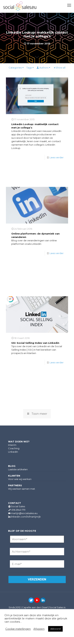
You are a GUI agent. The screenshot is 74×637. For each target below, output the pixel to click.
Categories (15, 67)
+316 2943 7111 (17, 509)
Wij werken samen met (21, 488)
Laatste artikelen (18, 469)
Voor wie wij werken (19, 479)
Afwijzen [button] (39, 629)
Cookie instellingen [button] (18, 629)
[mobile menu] (69, 5)
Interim (12, 444)
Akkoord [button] (55, 628)
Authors (43, 67)
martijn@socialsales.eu (24, 513)
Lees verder (57, 157)
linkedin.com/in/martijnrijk (26, 516)
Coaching (13, 448)
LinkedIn (13, 451)
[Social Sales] (20, 6)
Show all (60, 67)
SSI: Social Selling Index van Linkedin (35, 342)
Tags (29, 67)
